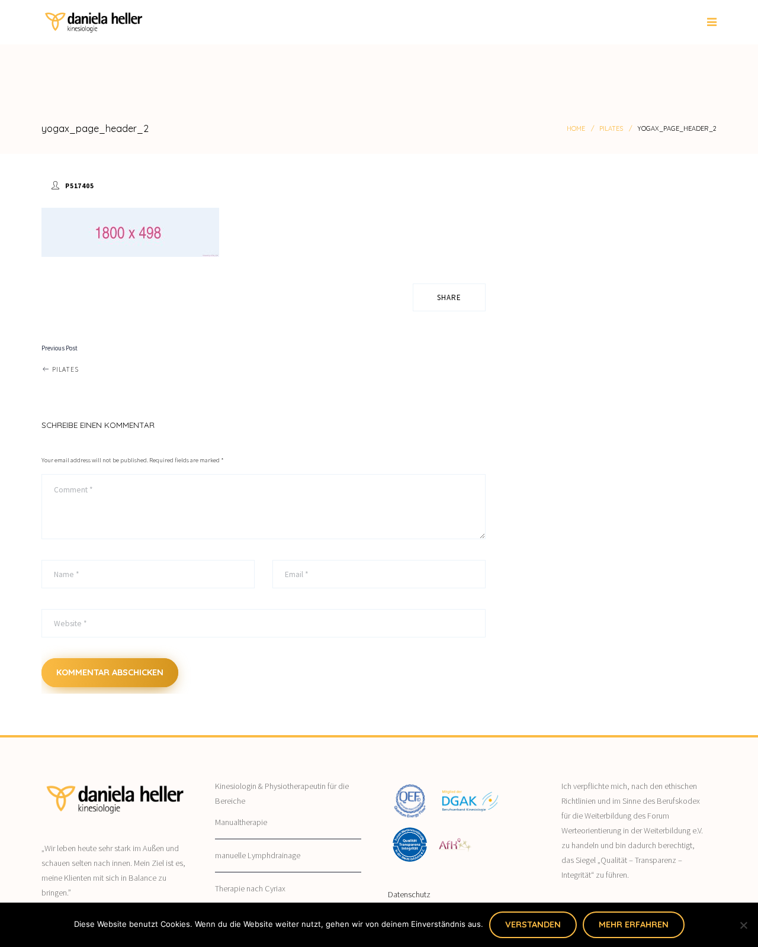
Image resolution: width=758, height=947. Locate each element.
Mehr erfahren (634, 924)
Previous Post (59, 348)
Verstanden (533, 924)
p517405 (79, 185)
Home (576, 128)
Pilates (611, 128)
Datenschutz (409, 894)
